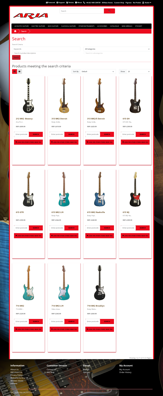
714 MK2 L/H (57, 305)
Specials (86, 372)
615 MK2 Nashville (96, 212)
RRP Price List (16, 372)
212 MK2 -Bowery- (24, 118)
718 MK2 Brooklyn (96, 305)
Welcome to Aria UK (19, 378)
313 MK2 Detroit (59, 118)
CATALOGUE (114, 26)
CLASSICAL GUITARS (68, 26)
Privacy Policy (16, 375)
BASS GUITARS (53, 26)
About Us (14, 369)
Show (123, 71)
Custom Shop (119, 3)
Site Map (50, 372)
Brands (86, 369)
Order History (125, 372)
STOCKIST (138, 26)
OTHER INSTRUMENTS (86, 26)
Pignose (129, 3)
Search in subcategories (94, 53)
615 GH (126, 118)
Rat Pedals (137, 3)
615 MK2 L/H (57, 212)
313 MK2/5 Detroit (96, 118)
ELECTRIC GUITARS (38, 26)
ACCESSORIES (102, 26)
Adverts (13, 383)
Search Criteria (17, 44)
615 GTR (20, 212)
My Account (124, 369)
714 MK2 (20, 305)
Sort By (76, 71)
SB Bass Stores (107, 3)
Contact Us (51, 369)
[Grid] (19, 71)
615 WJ (126, 212)
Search (23, 31)
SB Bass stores (16, 380)
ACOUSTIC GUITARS (22, 26)
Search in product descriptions (25, 53)
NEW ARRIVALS (127, 26)
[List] (14, 71)
